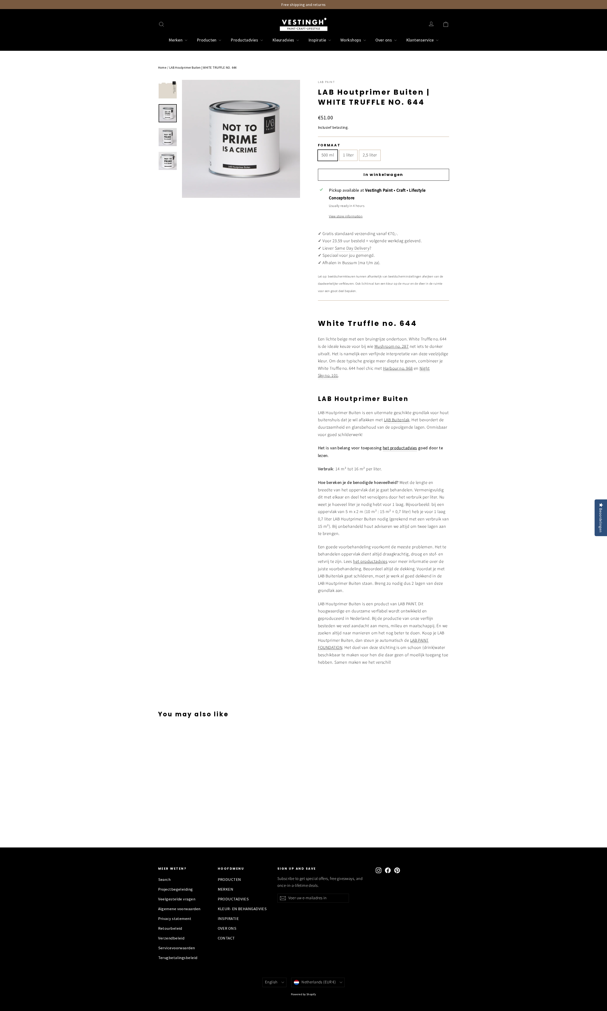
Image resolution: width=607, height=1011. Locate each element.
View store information (346, 216)
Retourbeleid (170, 928)
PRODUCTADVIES (233, 899)
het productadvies (370, 562)
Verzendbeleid (171, 938)
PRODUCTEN (229, 879)
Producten (207, 40)
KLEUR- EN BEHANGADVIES (242, 908)
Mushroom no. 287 (391, 346)
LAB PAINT (326, 82)
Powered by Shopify (303, 994)
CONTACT (226, 938)
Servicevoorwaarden (176, 947)
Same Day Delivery (352, 248)
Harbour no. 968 (398, 368)
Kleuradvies (283, 40)
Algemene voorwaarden (179, 908)
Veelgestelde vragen (177, 899)
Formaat (329, 145)
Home (162, 68)
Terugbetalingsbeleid (177, 957)
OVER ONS (227, 928)
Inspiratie (317, 40)
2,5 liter (370, 155)
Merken (176, 40)
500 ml (328, 155)
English (271, 982)
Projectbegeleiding (175, 889)
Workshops (351, 40)
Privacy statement (175, 918)
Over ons (384, 40)
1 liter (348, 155)
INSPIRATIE (228, 918)
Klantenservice (420, 40)
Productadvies (245, 40)
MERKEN (225, 889)
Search (164, 879)
